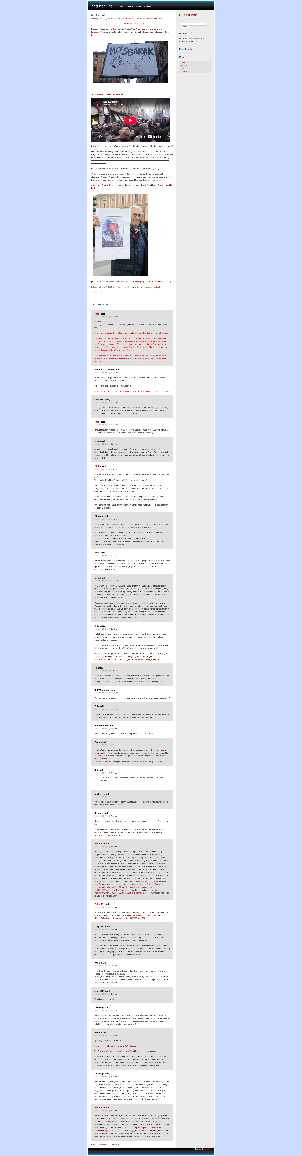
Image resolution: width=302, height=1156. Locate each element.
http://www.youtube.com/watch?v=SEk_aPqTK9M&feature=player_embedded (127, 659)
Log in (183, 62)
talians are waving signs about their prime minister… (147, 282)
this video (120, 94)
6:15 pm (114, 797)
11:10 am (114, 519)
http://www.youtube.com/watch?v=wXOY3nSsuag (115, 1046)
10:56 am (114, 444)
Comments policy (143, 7)
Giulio (97, 466)
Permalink (97, 292)
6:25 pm (114, 1077)
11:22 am (114, 581)
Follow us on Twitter (188, 15)
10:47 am (114, 402)
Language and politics (154, 19)
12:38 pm (114, 693)
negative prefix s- (123, 358)
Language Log (101, 6)
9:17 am (114, 994)
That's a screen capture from (103, 94)
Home (122, 7)
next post (139, 24)
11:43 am (114, 629)
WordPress (185, 72)
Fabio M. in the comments (112, 185)
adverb (100, 753)
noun (162, 750)
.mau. (97, 314)
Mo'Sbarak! (98, 15)
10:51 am (114, 425)
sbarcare (125, 146)
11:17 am (114, 555)
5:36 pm (114, 1035)
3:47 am (114, 1111)
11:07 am (114, 469)
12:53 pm (114, 709)
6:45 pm (114, 816)
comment (110, 29)
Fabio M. (99, 844)
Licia (97, 441)
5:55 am (114, 847)
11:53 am (114, 671)
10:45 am (114, 373)
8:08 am (114, 966)
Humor (142, 19)
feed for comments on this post (105, 1144)
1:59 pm (114, 729)
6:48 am (114, 929)
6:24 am (114, 907)
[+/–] (190, 33)
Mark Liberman (128, 19)
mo (166, 146)
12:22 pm (114, 1010)
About (130, 7)
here (159, 1059)
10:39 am (114, 317)
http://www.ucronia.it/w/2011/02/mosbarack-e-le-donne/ (118, 893)
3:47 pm (114, 773)
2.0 (184, 65)
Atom (183, 69)
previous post (127, 24)
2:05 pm (114, 745)
